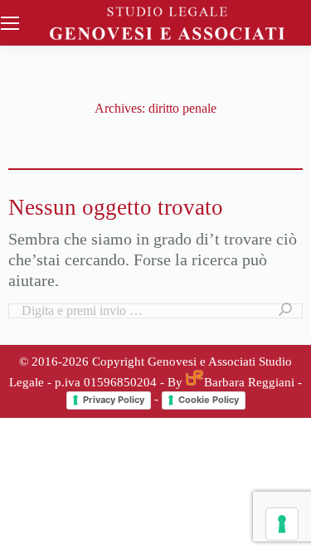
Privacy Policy (113, 399)
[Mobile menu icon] (10, 23)
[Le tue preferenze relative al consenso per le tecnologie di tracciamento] (282, 524)
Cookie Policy (208, 399)
